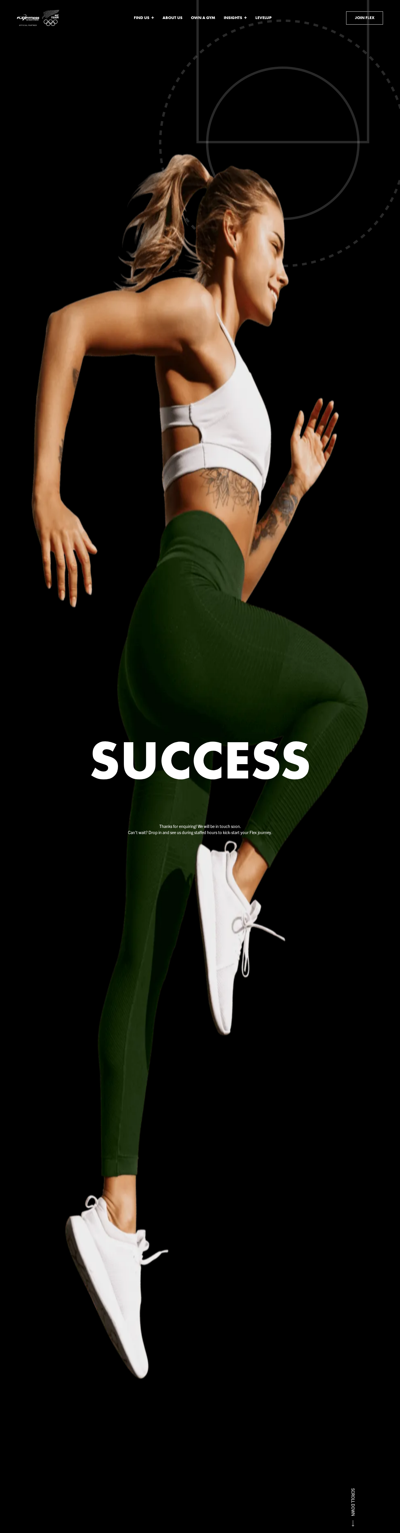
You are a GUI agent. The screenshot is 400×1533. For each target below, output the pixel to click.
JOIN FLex (365, 17)
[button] (144, 18)
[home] (38, 17)
